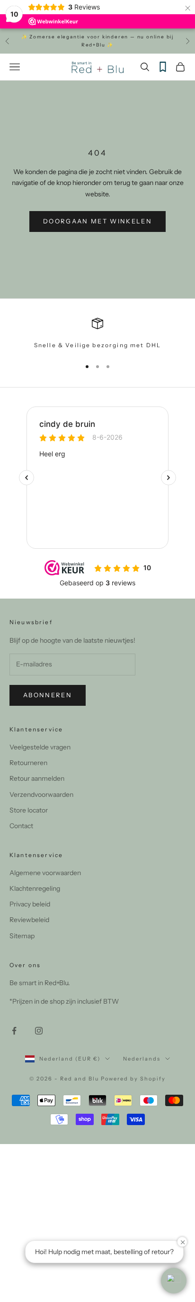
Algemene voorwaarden (45, 872)
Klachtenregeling (34, 888)
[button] (173, 1280)
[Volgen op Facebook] (14, 1030)
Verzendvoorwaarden (41, 794)
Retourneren (28, 762)
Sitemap (22, 936)
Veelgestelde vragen (40, 747)
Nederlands (141, 1058)
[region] (97, 334)
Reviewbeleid (29, 919)
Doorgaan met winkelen (97, 221)
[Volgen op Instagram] (39, 1030)
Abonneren (47, 695)
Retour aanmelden (36, 778)
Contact (21, 826)
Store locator (28, 810)
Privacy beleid (29, 904)
